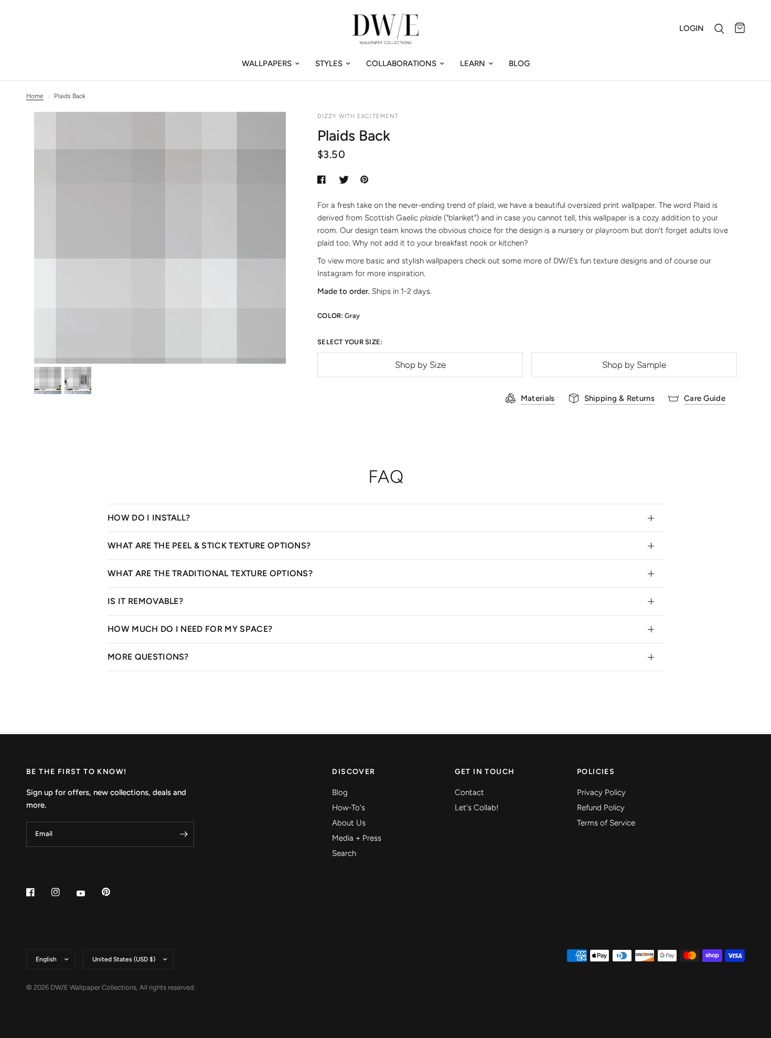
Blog (519, 63)
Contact (469, 792)
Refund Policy (601, 807)
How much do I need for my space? (190, 629)
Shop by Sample (634, 364)
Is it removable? (145, 601)
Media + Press (356, 838)
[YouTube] (88, 893)
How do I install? (149, 518)
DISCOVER (353, 772)
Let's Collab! (476, 807)
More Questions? (148, 657)
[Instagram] (62, 892)
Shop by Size (420, 364)
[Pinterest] (113, 892)
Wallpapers (267, 63)
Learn (472, 63)
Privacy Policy (601, 792)
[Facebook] (37, 892)
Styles (328, 63)
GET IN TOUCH (485, 772)
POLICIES (596, 772)
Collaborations (401, 63)
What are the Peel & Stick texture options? (209, 545)
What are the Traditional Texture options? (210, 573)
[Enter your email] (183, 834)
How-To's (348, 807)
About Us (349, 823)
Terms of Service (606, 823)
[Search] (719, 28)
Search (344, 853)
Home (35, 96)
